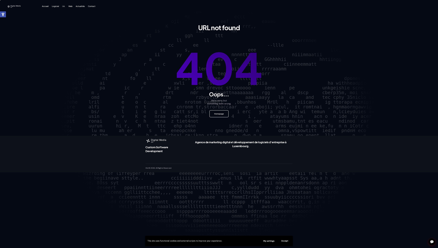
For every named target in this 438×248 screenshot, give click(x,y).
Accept (284, 241)
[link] (3, 14)
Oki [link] (146, 168)
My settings (268, 241)
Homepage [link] (219, 114)
